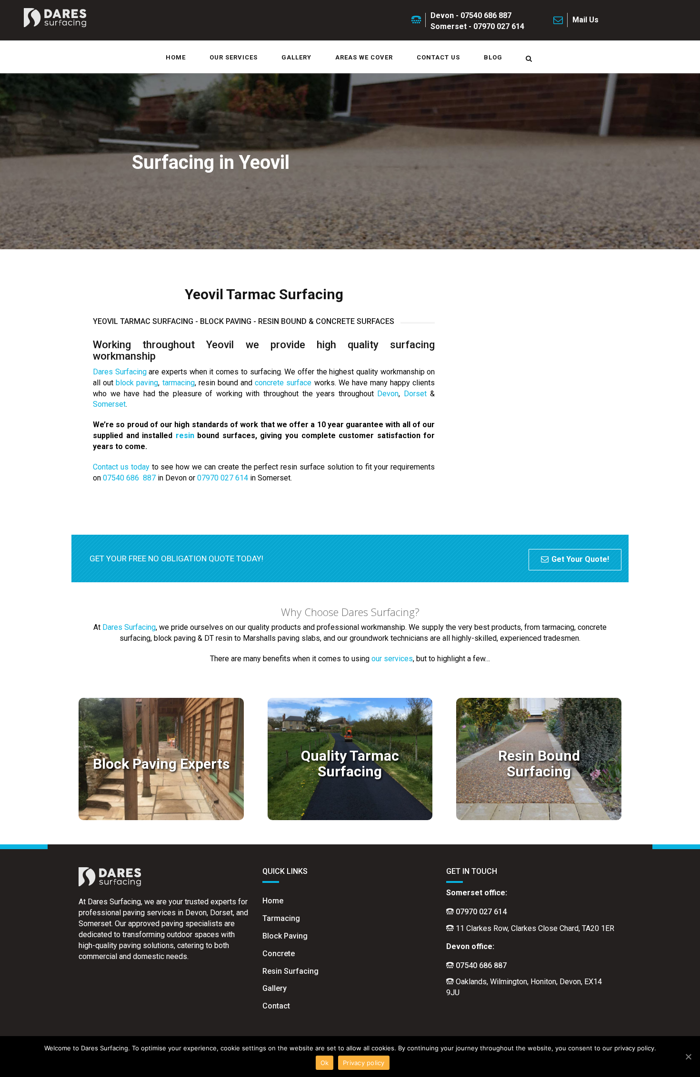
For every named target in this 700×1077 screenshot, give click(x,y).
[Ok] (688, 1056)
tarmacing (178, 382)
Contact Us (438, 57)
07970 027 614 (222, 477)
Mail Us (585, 19)
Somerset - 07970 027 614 (477, 26)
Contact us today (121, 466)
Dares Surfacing (120, 371)
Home (176, 57)
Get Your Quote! (580, 559)
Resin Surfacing (290, 971)
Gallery (296, 57)
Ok (324, 1063)
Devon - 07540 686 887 (470, 15)
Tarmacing (281, 918)
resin (185, 435)
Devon (388, 393)
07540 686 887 (129, 477)
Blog (493, 57)
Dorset (415, 393)
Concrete (278, 953)
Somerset (109, 404)
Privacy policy (364, 1063)
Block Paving (285, 935)
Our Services (234, 57)
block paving (137, 382)
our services (392, 658)
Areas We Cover (364, 57)
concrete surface (283, 382)
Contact (276, 1005)
